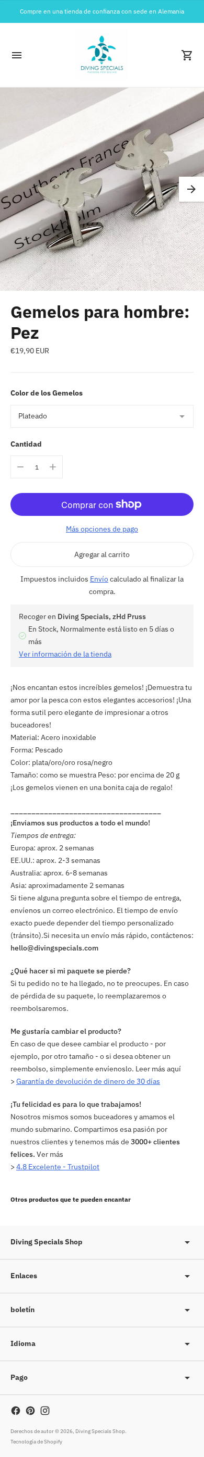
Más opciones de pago (102, 529)
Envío (99, 579)
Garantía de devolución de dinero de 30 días (88, 1081)
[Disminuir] (20, 467)
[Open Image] (102, 189)
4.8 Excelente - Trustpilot (57, 1166)
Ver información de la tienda (65, 654)
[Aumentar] (52, 467)
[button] (191, 189)
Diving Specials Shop (100, 1431)
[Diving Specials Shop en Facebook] (15, 1410)
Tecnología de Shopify (36, 1441)
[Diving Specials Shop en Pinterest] (30, 1410)
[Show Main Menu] (16, 55)
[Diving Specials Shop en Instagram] (45, 1410)
